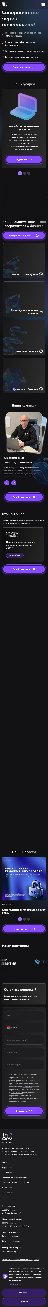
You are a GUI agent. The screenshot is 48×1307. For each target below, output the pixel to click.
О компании (7, 1172)
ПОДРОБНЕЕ (15, 1284)
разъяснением (16, 1093)
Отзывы (5, 1198)
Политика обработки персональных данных (20, 1260)
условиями (27, 1086)
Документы (7, 1188)
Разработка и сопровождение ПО (16, 1178)
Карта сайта (7, 1167)
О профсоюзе (7, 1193)
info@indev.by (10, 1251)
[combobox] (9, 1027)
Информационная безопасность (15, 1183)
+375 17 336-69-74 (12, 1241)
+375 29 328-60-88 (12, 1236)
